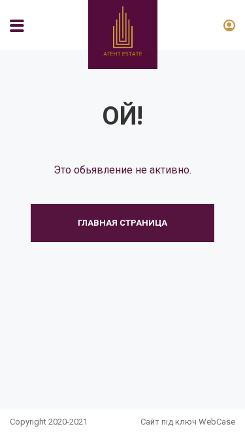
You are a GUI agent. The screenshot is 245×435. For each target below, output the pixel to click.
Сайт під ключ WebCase (187, 422)
